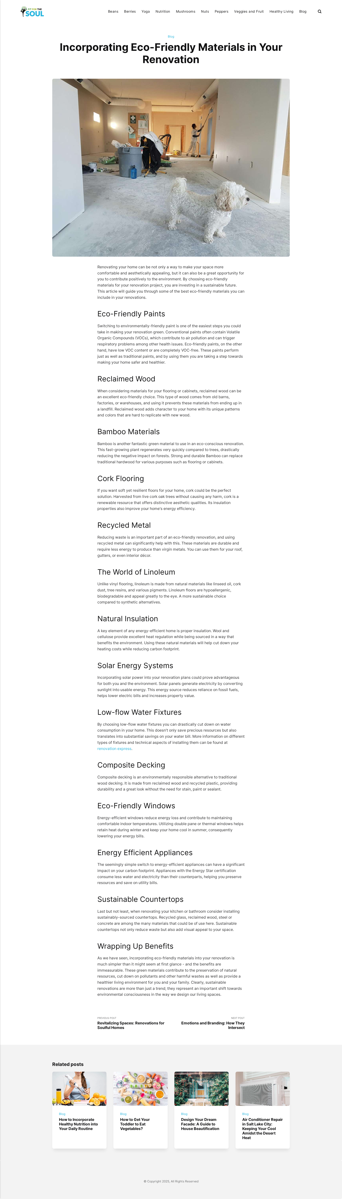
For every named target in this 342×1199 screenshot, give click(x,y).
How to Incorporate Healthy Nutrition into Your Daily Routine (78, 1124)
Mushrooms (186, 11)
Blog (303, 11)
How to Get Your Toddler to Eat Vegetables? (135, 1124)
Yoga (146, 11)
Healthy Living (282, 11)
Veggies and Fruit (249, 11)
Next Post (213, 1023)
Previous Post (130, 1023)
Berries (130, 11)
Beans (113, 11)
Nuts (205, 11)
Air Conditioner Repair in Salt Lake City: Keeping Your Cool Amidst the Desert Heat (262, 1128)
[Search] (319, 11)
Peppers (222, 11)
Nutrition (163, 11)
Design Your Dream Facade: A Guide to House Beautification (200, 1124)
